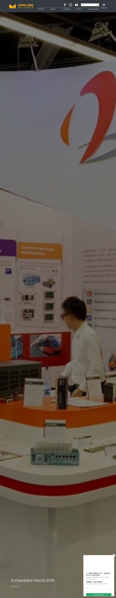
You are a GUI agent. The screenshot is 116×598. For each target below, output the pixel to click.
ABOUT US (81, 10)
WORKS (52, 9)
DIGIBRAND (67, 9)
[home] (21, 6)
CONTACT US (81, 13)
